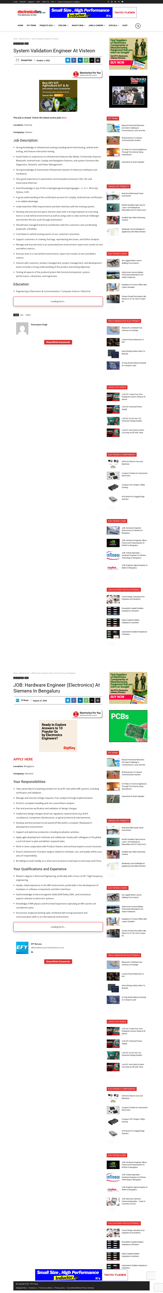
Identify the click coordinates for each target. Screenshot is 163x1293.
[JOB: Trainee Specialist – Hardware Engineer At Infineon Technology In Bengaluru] (113, 555)
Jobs (26, 43)
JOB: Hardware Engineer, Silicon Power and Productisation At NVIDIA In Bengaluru (134, 542)
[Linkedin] (115, 1)
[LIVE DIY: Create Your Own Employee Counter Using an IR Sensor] (113, 397)
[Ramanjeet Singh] (18, 60)
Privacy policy (60, 1288)
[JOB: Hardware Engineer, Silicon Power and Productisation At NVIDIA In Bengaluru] (113, 543)
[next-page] (112, 173)
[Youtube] (122, 1)
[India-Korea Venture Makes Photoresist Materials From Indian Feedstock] (113, 275)
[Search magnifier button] (138, 26)
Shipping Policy (21, 1288)
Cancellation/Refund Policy (77, 1288)
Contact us (33, 1288)
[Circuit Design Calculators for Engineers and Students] (113, 599)
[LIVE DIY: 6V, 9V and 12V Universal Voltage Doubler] (113, 421)
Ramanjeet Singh (26, 60)
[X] (118, 1)
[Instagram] (111, 1)
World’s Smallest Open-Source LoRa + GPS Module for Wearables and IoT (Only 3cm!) (134, 207)
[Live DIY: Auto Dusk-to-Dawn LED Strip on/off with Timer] (113, 433)
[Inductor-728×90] (93, 17)
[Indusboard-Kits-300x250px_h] (58, 111)
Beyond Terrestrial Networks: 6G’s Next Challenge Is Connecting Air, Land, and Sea (134, 127)
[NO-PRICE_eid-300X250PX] (128, 69)
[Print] (97, 60)
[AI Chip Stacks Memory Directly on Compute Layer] (113, 365)
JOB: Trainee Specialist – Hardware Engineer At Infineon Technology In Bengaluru (134, 555)
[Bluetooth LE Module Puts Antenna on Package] (113, 330)
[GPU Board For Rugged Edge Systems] (113, 499)
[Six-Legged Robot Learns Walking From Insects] (113, 263)
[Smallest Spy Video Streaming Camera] (113, 220)
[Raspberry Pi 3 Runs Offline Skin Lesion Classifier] (113, 287)
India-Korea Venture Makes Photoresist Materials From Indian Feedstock (132, 274)
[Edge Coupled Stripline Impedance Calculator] (113, 622)
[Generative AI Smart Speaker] (113, 164)
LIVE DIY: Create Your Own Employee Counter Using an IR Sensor (133, 396)
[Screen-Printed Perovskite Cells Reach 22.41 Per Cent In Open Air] (113, 299)
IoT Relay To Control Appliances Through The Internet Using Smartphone (134, 151)
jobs (21, 315)
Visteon (28, 315)
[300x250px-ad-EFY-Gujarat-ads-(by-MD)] (128, 107)
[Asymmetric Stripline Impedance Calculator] (113, 634)
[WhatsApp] (86, 60)
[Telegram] (67, 60)
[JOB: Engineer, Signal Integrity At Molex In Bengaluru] (113, 568)
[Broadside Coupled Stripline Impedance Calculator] (113, 611)
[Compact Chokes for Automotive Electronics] (113, 476)
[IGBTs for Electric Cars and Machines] (113, 464)
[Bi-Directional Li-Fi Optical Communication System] (113, 140)
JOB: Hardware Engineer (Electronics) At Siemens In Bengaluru (132, 530)
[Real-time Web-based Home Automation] (113, 196)
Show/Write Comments (58, 342)
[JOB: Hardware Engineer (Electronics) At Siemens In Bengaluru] (113, 530)
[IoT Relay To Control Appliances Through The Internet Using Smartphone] (113, 152)
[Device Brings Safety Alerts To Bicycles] (113, 354)
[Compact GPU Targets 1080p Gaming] (113, 487)
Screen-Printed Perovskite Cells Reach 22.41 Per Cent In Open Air (134, 298)
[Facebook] (108, 1)
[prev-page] (108, 173)
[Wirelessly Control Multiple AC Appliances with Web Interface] (113, 232)
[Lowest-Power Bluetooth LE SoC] (113, 342)
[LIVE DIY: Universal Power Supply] (113, 409)
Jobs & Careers (24, 39)
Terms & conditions (46, 1288)
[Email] (91, 60)
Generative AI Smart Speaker (133, 162)
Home (15, 39)
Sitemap (91, 1288)
